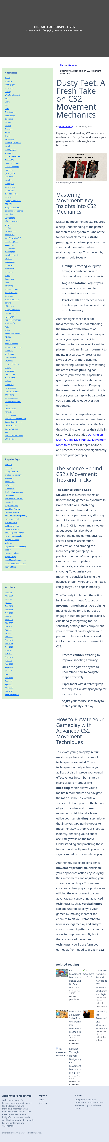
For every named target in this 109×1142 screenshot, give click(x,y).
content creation (11, 344)
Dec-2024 (9, 677)
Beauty (8, 78)
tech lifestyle (10, 378)
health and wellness (13, 320)
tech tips (8, 258)
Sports (7, 102)
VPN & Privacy (10, 439)
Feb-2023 (8, 633)
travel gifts (9, 180)
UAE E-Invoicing (11, 429)
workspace (9, 177)
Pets (7, 105)
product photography (13, 475)
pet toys (8, 550)
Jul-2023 (8, 602)
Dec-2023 (9, 606)
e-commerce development (15, 563)
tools (7, 282)
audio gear (9, 272)
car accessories (11, 292)
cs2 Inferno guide (12, 526)
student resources (12, 299)
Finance (8, 125)
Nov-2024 (9, 613)
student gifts (10, 323)
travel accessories (12, 255)
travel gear (9, 183)
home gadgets (10, 388)
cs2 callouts (9, 485)
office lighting (10, 357)
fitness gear (9, 279)
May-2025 (9, 691)
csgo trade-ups (11, 502)
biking (7, 330)
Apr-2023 (8, 674)
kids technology (11, 313)
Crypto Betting (10, 425)
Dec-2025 (9, 609)
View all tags (10, 567)
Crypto (7, 340)
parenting (9, 286)
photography (10, 248)
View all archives (12, 694)
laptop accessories (12, 309)
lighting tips (9, 316)
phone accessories (12, 156)
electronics (9, 354)
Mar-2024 (9, 596)
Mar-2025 (9, 688)
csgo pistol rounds (12, 539)
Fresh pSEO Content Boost (15, 418)
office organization (12, 221)
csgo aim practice (12, 512)
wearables (9, 153)
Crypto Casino (10, 408)
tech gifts (8, 197)
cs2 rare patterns (12, 529)
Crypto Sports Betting (13, 422)
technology (9, 160)
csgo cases (9, 495)
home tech (9, 412)
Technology (9, 139)
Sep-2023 (9, 657)
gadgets (8, 224)
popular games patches (14, 533)
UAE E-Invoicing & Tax (13, 238)
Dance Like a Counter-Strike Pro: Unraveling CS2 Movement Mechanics (75, 1021)
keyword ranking (11, 505)
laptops (8, 367)
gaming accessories (13, 200)
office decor (9, 306)
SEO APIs (8, 204)
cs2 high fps (9, 488)
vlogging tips (10, 217)
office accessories (12, 391)
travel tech (9, 384)
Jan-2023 (8, 650)
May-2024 (9, 619)
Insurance (9, 119)
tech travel (9, 296)
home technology (12, 364)
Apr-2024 (8, 630)
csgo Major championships (15, 560)
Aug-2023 (9, 664)
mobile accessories (12, 163)
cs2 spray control (12, 519)
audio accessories (12, 289)
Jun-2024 (8, 671)
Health (7, 132)
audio (7, 405)
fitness (7, 275)
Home (63, 65)
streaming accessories (14, 211)
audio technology (12, 166)
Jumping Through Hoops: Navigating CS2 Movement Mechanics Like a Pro (75, 1060)
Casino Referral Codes (14, 436)
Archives (43, 1103)
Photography (10, 85)
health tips (9, 170)
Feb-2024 (8, 637)
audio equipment (11, 241)
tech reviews (10, 187)
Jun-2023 (8, 592)
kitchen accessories (13, 401)
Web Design (10, 115)
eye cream (9, 478)
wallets (8, 381)
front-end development (14, 492)
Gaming (72, 65)
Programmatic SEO (12, 207)
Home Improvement (13, 143)
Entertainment (10, 112)
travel (7, 146)
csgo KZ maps (10, 556)
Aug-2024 (9, 667)
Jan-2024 (8, 660)
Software (8, 81)
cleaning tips (10, 252)
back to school (10, 231)
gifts (7, 326)
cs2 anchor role (11, 522)
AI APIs (8, 337)
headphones (10, 374)
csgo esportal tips (12, 553)
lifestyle (8, 228)
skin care (8, 464)
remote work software (14, 499)
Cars (7, 108)
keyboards (9, 361)
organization (10, 371)
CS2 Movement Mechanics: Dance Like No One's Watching (75, 979)
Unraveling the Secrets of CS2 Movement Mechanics (101, 1020)
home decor (10, 265)
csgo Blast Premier (12, 509)
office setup (9, 395)
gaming (8, 303)
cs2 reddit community (13, 536)
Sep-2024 (9, 640)
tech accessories (11, 194)
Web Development (12, 95)
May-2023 (9, 623)
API (6, 432)
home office (9, 190)
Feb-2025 (8, 681)
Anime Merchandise (13, 333)
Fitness (8, 122)
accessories (9, 245)
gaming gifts (10, 173)
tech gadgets (10, 88)
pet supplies (10, 262)
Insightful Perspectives (54, 27)
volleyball (8, 543)
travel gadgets (10, 149)
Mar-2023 (9, 643)
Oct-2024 (8, 626)
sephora (8, 468)
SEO (6, 98)
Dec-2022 (9, 616)
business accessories (13, 347)
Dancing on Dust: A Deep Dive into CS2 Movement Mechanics (81, 440)
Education (9, 129)
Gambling (9, 214)
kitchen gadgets (11, 398)
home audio (9, 235)
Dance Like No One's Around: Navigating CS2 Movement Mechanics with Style (101, 982)
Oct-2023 (8, 654)
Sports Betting (10, 415)
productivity (9, 269)
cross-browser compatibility (16, 516)
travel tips (9, 350)
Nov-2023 (9, 647)
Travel (7, 136)
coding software (11, 471)
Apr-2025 (8, 684)
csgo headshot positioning (15, 546)
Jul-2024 (8, 599)
